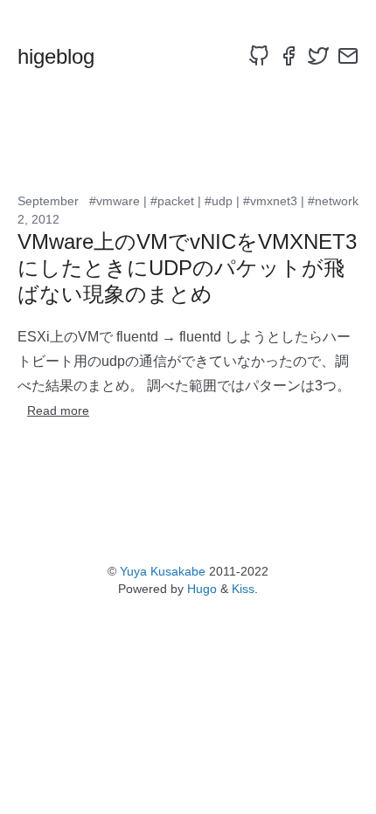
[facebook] (288, 55)
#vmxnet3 (270, 201)
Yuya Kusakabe (162, 571)
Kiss (243, 589)
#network (333, 201)
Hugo (202, 589)
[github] (258, 55)
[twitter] (318, 55)
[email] (348, 55)
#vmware (114, 201)
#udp (219, 201)
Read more (58, 410)
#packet (172, 201)
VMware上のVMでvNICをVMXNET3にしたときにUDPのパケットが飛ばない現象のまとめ (187, 268)
